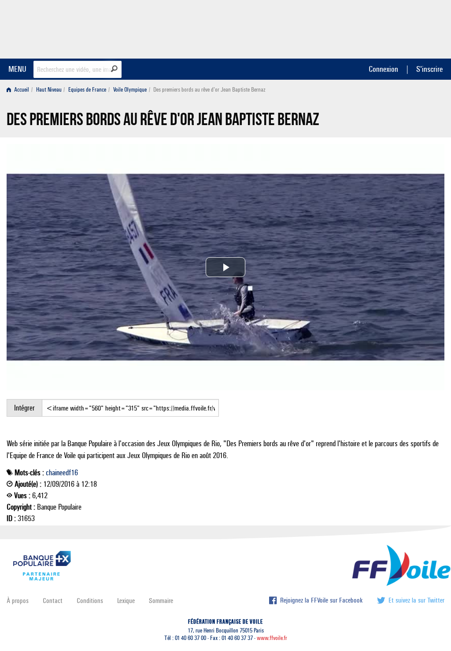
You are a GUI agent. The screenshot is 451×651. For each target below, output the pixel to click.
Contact (53, 600)
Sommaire (161, 600)
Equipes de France (87, 89)
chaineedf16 (62, 472)
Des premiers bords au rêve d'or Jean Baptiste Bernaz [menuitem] (209, 89)
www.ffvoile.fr (272, 638)
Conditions (90, 600)
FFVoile (388, 27)
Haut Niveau (49, 89)
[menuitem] (20, 89)
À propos (18, 600)
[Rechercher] (114, 68)
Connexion (383, 69)
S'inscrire (429, 69)
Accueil (21, 89)
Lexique (126, 600)
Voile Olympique (130, 89)
